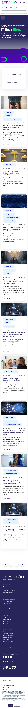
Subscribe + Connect (9, 648)
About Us (5, 615)
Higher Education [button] (8, 603)
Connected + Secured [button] (12, 217)
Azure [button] (7, 273)
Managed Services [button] (11, 371)
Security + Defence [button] (8, 609)
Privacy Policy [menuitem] (7, 680)
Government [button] (9, 326)
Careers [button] (5, 617)
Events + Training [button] (8, 635)
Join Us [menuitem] (12, 7)
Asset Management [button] (11, 522)
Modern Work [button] (7, 587)
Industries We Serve (9, 599)
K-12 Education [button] (7, 601)
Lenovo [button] (8, 115)
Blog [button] (4, 631)
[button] (9, 2)
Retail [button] (4, 605)
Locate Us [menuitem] (5, 7)
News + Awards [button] (7, 637)
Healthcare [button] (6, 607)
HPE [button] (7, 322)
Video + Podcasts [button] (8, 641)
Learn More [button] (6, 144)
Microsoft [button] (8, 112)
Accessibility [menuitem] (6, 683)
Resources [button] (6, 639)
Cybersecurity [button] (9, 221)
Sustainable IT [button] (7, 619)
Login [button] (23, 2)
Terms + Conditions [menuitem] (8, 685)
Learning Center (7, 629)
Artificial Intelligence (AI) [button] (13, 119)
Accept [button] (11, 705)
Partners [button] (5, 623)
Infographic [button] (9, 214)
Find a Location (9, 662)
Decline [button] (17, 705)
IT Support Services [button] (11, 473)
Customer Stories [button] (8, 633)
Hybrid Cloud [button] (9, 164)
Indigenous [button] (6, 621)
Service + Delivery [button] (8, 592)
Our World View (7, 585)
